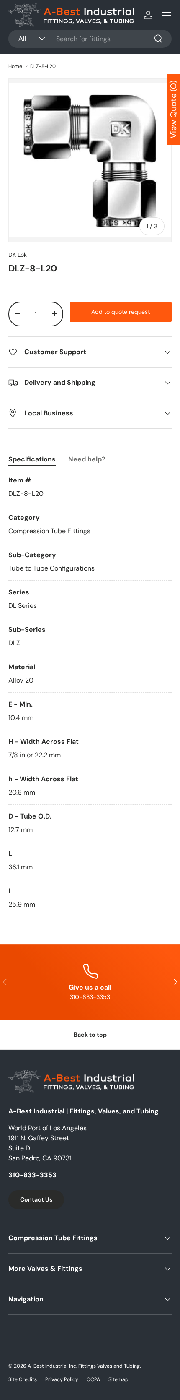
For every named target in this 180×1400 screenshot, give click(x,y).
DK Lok (17, 254)
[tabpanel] (90, 692)
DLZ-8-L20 (43, 66)
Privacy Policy (61, 1379)
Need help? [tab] (86, 459)
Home (15, 66)
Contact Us (36, 1199)
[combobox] (90, 39)
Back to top (90, 1034)
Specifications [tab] (32, 459)
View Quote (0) (173, 109)
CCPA (93, 1379)
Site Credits (22, 1379)
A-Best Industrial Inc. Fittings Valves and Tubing (84, 1366)
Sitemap (118, 1379)
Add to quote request (120, 311)
